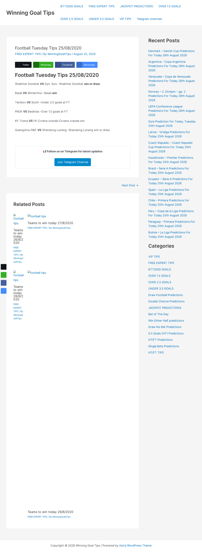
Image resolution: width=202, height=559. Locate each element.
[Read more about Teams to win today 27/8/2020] (37, 216)
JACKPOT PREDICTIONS (136, 6)
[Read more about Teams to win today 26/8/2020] (18, 219)
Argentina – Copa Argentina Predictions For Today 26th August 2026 (171, 66)
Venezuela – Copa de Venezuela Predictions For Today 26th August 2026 (171, 81)
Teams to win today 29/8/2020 (50, 512)
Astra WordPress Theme (135, 545)
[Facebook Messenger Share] (3, 291)
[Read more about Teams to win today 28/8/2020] (18, 276)
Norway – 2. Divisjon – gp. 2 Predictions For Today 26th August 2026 (171, 96)
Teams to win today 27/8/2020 (50, 223)
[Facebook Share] (3, 283)
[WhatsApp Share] (3, 275)
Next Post (130, 185)
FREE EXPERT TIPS (101, 6)
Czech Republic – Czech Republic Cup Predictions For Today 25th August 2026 (170, 147)
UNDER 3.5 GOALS (101, 19)
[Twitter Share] (3, 267)
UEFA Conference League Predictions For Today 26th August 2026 (171, 111)
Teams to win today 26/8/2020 (18, 236)
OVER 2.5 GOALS (71, 19)
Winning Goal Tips (30, 12)
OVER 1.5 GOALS (170, 6)
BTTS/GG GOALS (71, 6)
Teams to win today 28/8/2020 (18, 293)
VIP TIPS (125, 19)
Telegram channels (149, 19)
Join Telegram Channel (72, 162)
